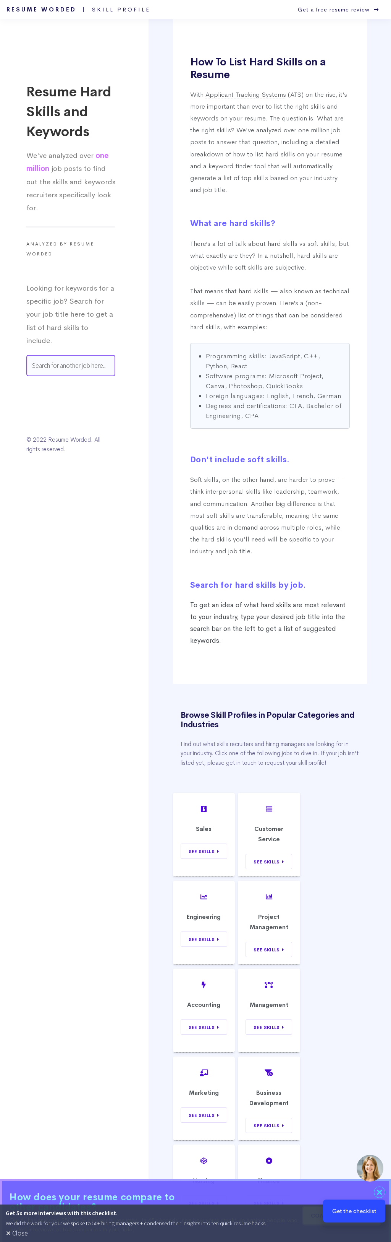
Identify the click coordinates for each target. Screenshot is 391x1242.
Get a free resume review (336, 9)
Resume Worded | (78, 9)
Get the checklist (354, 1210)
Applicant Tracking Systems (245, 94)
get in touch (241, 763)
